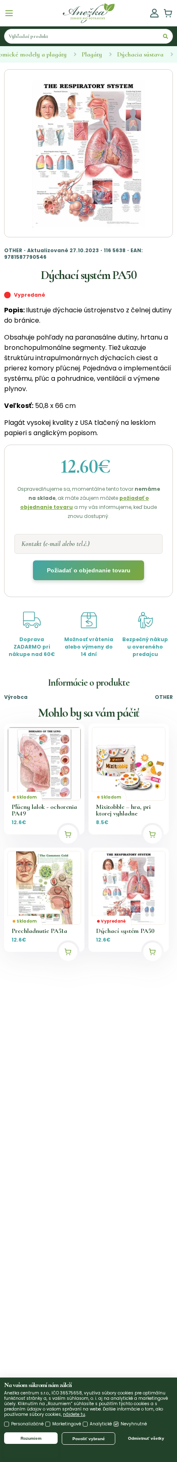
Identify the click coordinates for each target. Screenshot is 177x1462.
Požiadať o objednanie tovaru (88, 570)
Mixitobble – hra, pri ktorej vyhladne (123, 810)
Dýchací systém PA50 (125, 931)
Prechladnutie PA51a (39, 931)
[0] (168, 13)
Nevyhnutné (134, 1424)
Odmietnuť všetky (146, 1438)
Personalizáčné (27, 1424)
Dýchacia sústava (140, 54)
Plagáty (92, 54)
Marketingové (66, 1424)
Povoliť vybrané (88, 1438)
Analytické (101, 1424)
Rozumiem (31, 1438)
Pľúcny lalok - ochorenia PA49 (44, 810)
